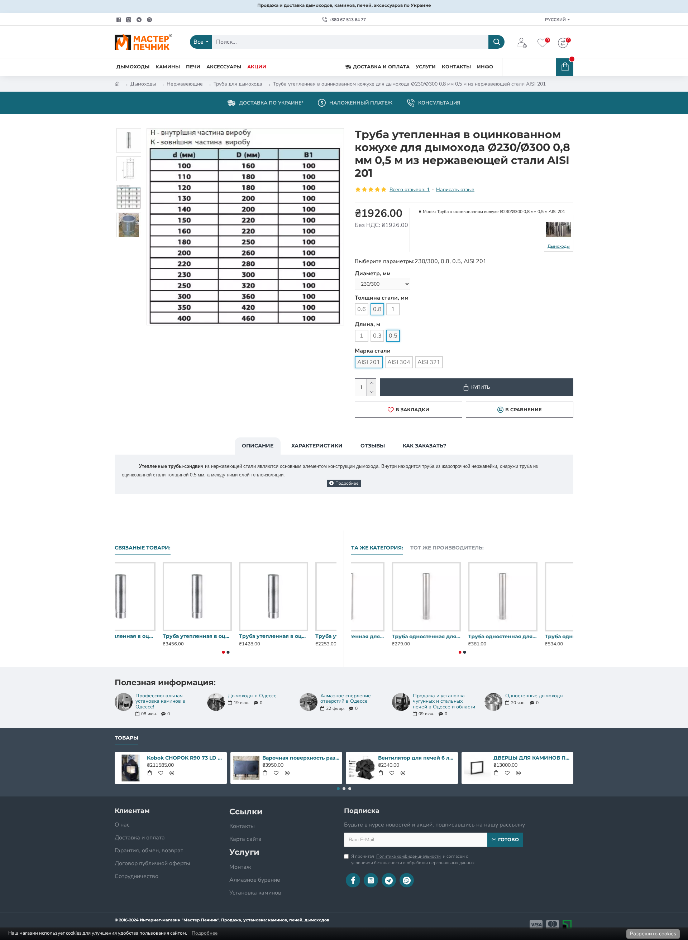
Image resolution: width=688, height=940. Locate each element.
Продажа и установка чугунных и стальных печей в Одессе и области (444, 701)
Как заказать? (424, 445)
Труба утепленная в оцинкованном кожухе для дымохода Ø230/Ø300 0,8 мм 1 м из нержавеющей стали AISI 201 (225, 636)
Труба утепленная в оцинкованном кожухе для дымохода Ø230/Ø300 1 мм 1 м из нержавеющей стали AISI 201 (301, 636)
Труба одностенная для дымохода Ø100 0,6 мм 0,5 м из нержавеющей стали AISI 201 (538, 636)
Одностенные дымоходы (534, 695)
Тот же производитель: (447, 548)
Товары (126, 738)
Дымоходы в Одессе (252, 695)
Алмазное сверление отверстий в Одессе (345, 698)
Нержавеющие (185, 84)
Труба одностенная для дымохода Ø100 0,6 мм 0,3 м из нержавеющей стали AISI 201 (385, 636)
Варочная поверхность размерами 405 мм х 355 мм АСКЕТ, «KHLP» (301, 758)
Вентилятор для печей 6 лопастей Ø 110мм (416, 758)
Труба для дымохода (238, 84)
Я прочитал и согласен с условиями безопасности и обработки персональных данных (412, 859)
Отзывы (372, 445)
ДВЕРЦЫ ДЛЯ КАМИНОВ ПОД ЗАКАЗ (532, 758)
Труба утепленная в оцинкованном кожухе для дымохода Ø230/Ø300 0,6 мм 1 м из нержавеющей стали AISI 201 (149, 636)
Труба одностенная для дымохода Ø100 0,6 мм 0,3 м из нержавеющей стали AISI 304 (462, 636)
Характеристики (317, 445)
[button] (223, 652)
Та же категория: (377, 548)
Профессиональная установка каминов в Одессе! (160, 701)
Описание (257, 445)
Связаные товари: (143, 548)
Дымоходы (143, 84)
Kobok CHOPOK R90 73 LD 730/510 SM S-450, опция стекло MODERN (185, 758)
